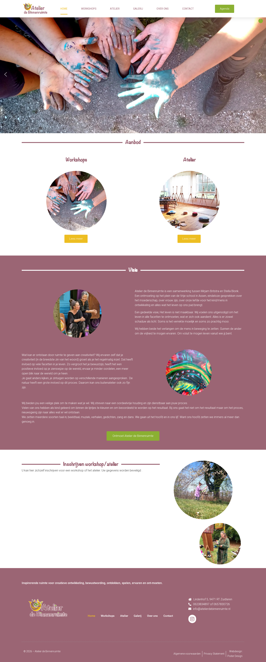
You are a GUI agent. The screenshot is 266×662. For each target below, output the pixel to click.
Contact (188, 8)
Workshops (88, 8)
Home (63, 8)
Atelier (115, 8)
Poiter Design (234, 656)
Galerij (138, 8)
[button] (6, 74)
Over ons (163, 8)
